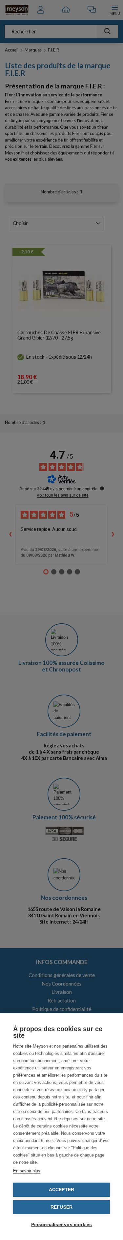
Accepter (61, 1189)
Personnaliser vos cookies (61, 1224)
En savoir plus (26, 1170)
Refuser (61, 1207)
